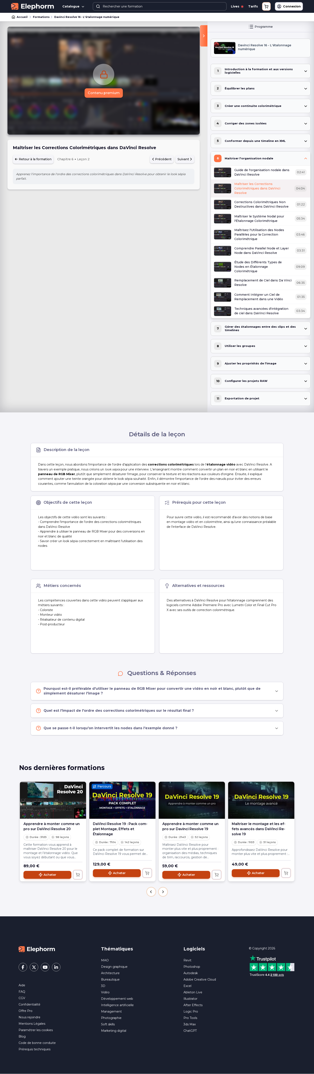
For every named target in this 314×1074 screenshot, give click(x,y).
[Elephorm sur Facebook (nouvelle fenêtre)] (23, 967)
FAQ (22, 992)
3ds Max (189, 1024)
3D (103, 986)
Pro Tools (190, 1018)
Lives (235, 6)
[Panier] (266, 6)
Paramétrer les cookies (36, 1030)
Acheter (50, 875)
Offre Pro (25, 1011)
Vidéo (105, 992)
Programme (264, 27)
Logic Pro (190, 1011)
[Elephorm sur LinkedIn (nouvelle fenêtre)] (56, 967)
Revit (187, 960)
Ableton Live (192, 992)
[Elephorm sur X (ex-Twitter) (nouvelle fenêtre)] (34, 967)
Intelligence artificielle (117, 1005)
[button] (151, 892)
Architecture (110, 973)
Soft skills (108, 1024)
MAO (105, 960)
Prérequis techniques (34, 1049)
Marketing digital (113, 1031)
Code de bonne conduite (37, 1043)
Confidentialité (29, 1004)
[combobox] (160, 6)
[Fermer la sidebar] (203, 36)
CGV (22, 998)
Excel (187, 986)
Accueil (22, 17)
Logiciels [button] (194, 949)
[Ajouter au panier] (77, 874)
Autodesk (190, 973)
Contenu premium (104, 93)
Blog (22, 1036)
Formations (41, 17)
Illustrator (190, 999)
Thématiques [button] (117, 949)
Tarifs (253, 6)
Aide (22, 985)
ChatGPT (190, 1031)
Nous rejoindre (29, 1017)
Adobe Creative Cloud (199, 979)
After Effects (192, 1005)
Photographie (111, 1018)
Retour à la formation (34, 159)
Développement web (117, 999)
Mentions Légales (32, 1024)
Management (111, 1011)
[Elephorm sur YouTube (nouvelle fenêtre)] (45, 967)
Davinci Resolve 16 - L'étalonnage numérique (86, 17)
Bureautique (110, 979)
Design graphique (114, 967)
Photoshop (191, 967)
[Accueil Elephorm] (37, 949)
